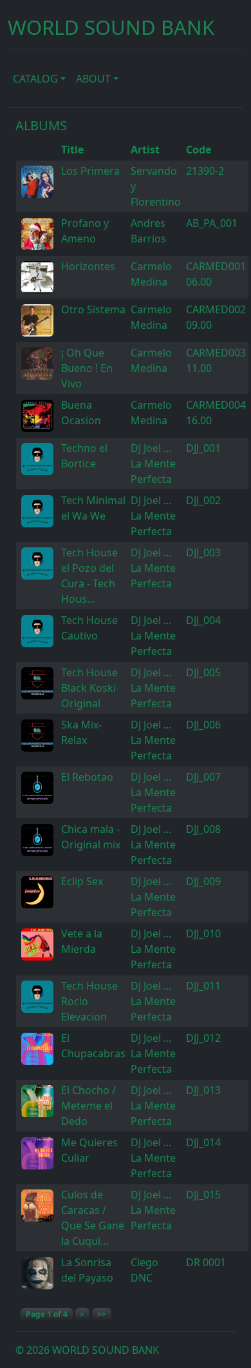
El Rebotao (87, 777)
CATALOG (35, 79)
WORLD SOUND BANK (111, 27)
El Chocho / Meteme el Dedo (88, 1105)
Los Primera (90, 171)
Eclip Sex (82, 881)
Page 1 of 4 (47, 1314)
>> (101, 1314)
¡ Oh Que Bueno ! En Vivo (87, 368)
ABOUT (93, 79)
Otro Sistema (93, 309)
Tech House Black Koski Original (89, 687)
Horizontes (88, 266)
